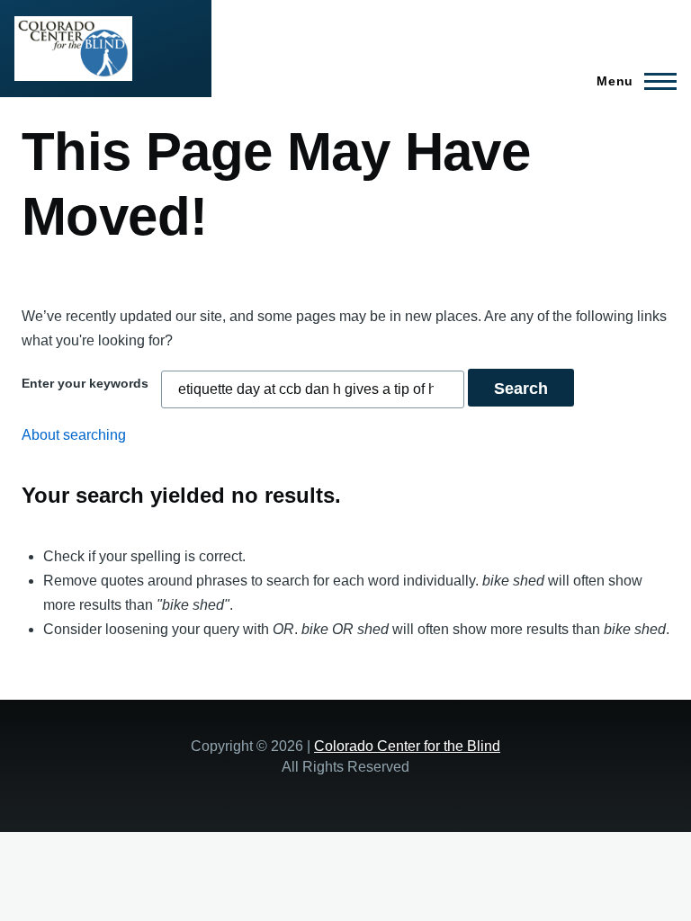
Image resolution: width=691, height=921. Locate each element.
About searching (74, 435)
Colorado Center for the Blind (407, 746)
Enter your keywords (85, 383)
